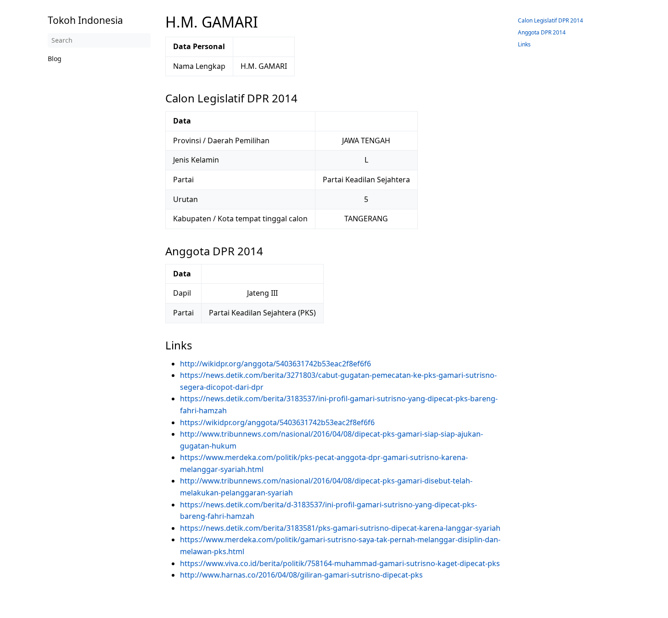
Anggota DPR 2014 (542, 32)
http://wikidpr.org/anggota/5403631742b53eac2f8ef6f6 (275, 364)
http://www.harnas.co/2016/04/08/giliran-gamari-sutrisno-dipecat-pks (301, 575)
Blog (55, 58)
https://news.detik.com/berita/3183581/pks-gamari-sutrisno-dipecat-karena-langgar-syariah (340, 528)
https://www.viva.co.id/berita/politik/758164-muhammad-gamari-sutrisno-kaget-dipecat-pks (340, 563)
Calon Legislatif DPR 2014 (550, 20)
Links (524, 44)
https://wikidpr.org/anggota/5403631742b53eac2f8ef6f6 (277, 422)
